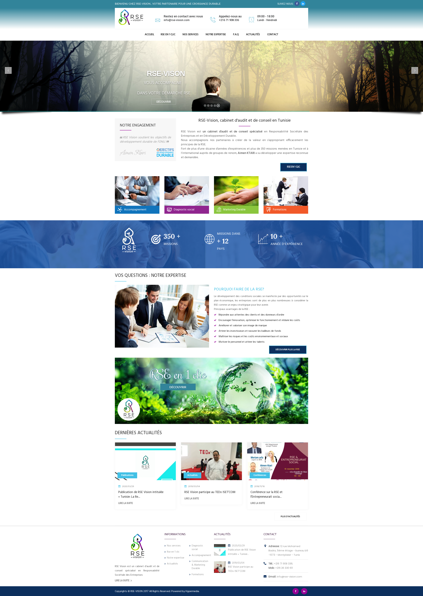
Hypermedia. (192, 591)
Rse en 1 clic (173, 552)
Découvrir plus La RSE (288, 350)
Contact (272, 34)
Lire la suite (125, 503)
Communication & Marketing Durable (200, 565)
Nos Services (190, 34)
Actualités (253, 34)
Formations (198, 574)
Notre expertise (175, 558)
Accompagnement (200, 555)
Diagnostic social (197, 547)
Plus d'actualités (290, 516)
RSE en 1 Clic (168, 34)
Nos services (174, 546)
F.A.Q (236, 34)
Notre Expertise (216, 34)
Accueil (149, 34)
